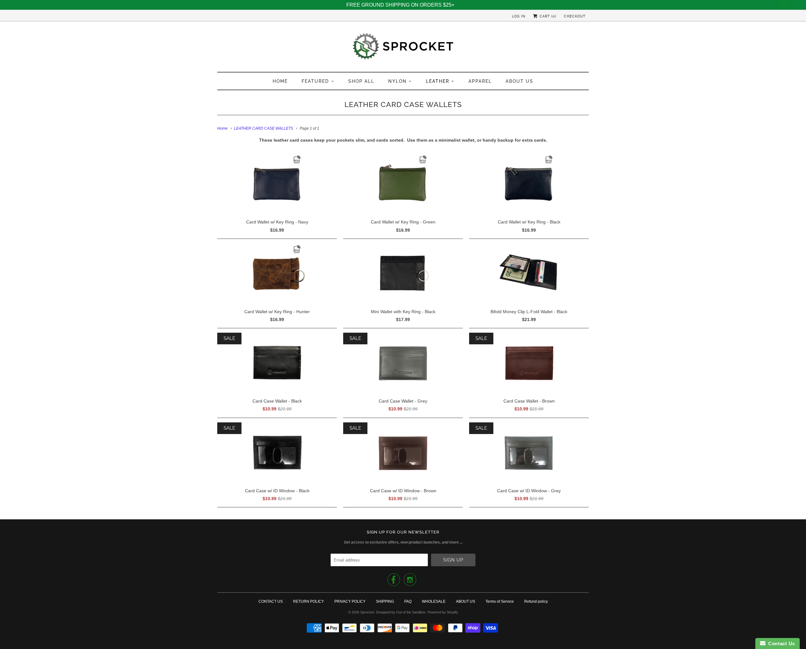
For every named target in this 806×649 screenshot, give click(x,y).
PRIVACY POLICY (350, 601)
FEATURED (315, 81)
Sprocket (367, 612)
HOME (280, 81)
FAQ (408, 601)
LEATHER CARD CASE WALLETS (403, 104)
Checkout (575, 16)
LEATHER (437, 81)
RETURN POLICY (308, 601)
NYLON (397, 81)
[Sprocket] (403, 48)
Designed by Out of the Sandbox (401, 612)
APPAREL (480, 81)
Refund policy (536, 601)
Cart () (547, 16)
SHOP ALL (361, 81)
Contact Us (780, 643)
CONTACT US (270, 601)
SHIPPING (385, 601)
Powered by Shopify (443, 612)
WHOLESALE (434, 601)
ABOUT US (519, 81)
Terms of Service (499, 601)
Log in (518, 16)
